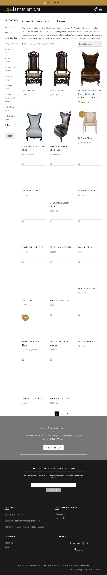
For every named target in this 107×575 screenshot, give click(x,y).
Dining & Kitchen (11, 38)
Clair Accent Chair (30, 190)
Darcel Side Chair (86, 190)
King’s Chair (27, 300)
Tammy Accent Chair (32, 398)
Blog (7, 546)
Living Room (40, 44)
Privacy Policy (76, 569)
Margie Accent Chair (60, 300)
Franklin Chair (85, 247)
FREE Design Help (53, 448)
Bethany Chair (85, 138)
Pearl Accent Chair (87, 288)
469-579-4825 (18, 514)
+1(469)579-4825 (56, 439)
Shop (32, 44)
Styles (7, 125)
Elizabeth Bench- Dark (32, 247)
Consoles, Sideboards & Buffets (10, 98)
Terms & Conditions (93, 569)
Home (26, 44)
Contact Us (60, 518)
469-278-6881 (58, 3)
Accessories (9, 27)
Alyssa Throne (28, 90)
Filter (9, 136)
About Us (9, 542)
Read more (86, 102)
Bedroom (8, 32)
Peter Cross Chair (87, 341)
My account (60, 514)
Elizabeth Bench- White (61, 247)
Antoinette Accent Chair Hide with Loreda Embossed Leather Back (90, 94)
